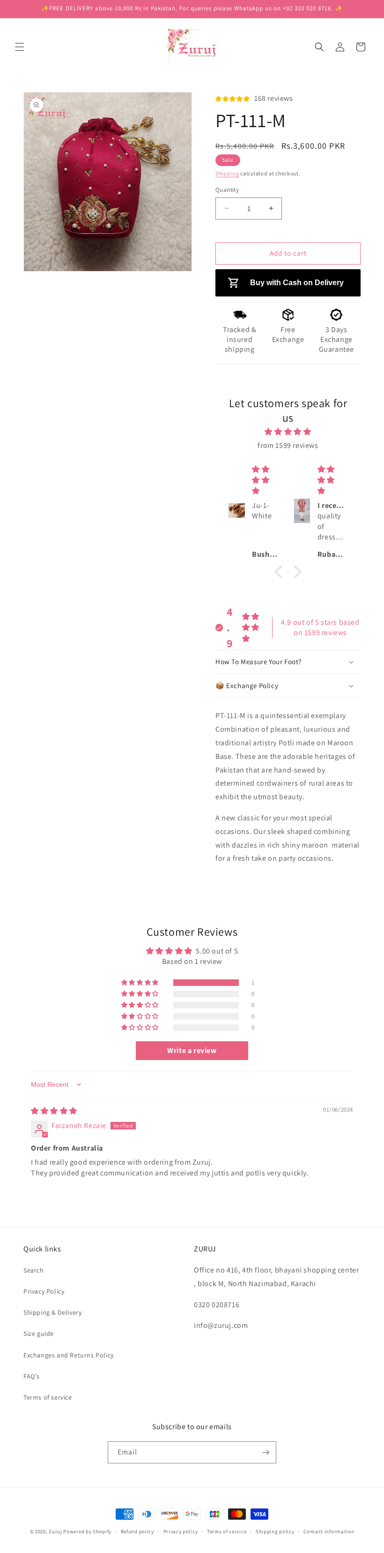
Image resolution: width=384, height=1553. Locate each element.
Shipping (227, 173)
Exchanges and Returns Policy (68, 1355)
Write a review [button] (191, 1050)
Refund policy (137, 1531)
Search (33, 1270)
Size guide (38, 1333)
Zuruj (55, 1531)
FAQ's (31, 1376)
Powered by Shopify (87, 1531)
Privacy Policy (43, 1291)
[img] (288, 432)
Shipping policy (275, 1531)
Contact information (328, 1531)
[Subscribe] (265, 1452)
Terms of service (47, 1397)
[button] (19, 47)
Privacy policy (180, 1531)
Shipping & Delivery (52, 1312)
